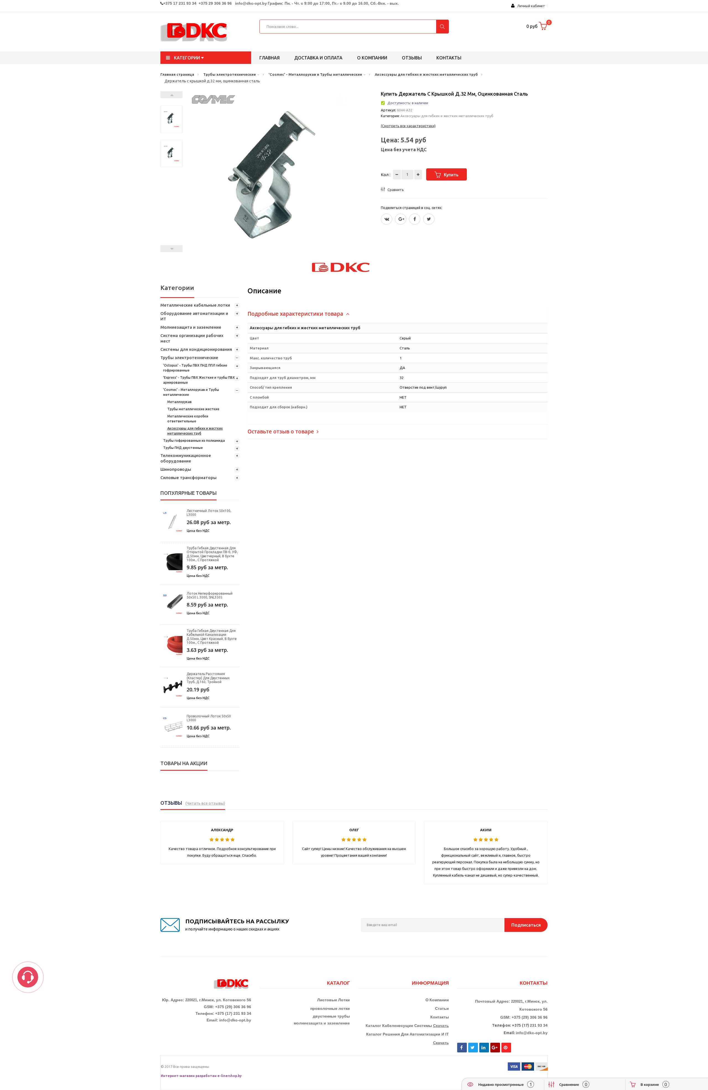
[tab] (398, 314)
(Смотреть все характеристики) (408, 126)
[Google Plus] (400, 219)
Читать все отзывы (205, 803)
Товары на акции (183, 763)
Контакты (448, 57)
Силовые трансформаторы (188, 477)
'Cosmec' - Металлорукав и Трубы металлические (191, 392)
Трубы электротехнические (189, 357)
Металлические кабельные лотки (195, 305)
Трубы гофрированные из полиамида (194, 440)
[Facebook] (414, 219)
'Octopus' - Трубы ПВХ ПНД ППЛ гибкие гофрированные (195, 368)
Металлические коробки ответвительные (187, 418)
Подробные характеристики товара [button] (296, 313)
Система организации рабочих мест (191, 338)
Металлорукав (179, 402)
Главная (269, 57)
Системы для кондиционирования (196, 349)
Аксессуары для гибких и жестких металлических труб (195, 431)
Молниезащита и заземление (190, 327)
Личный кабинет (530, 6)
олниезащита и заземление (323, 1023)
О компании (372, 57)
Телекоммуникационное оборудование (185, 458)
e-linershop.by (229, 1076)
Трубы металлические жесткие (193, 409)
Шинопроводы (175, 469)
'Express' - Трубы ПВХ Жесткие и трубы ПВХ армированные (199, 380)
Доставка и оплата (318, 57)
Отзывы (412, 57)
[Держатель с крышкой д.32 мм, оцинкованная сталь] (171, 119)
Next (171, 94)
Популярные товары (188, 493)
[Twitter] (386, 219)
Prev (171, 248)
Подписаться (526, 924)
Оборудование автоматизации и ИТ (194, 316)
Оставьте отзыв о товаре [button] (281, 431)
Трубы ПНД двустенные (183, 447)
